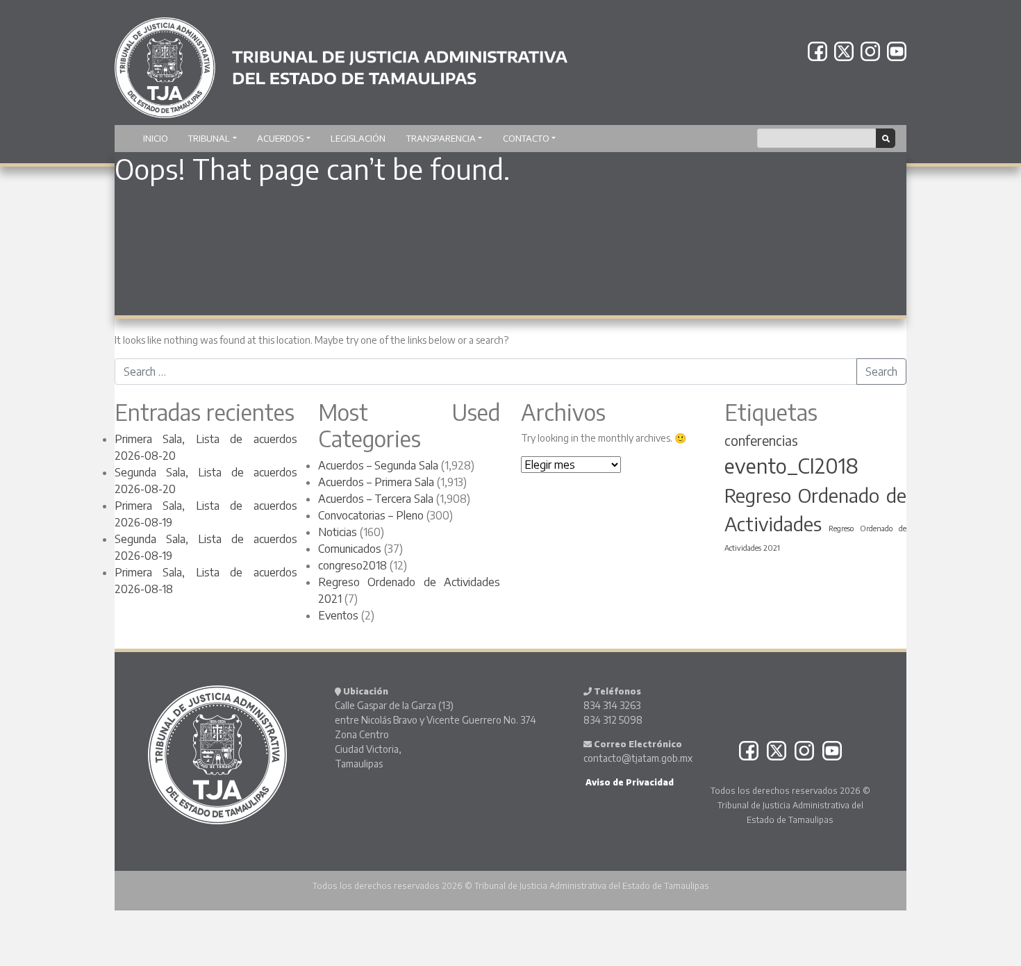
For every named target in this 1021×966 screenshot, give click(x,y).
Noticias (337, 532)
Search (881, 371)
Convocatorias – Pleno (371, 515)
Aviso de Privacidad (628, 782)
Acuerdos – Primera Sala (376, 482)
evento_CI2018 (791, 465)
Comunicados (349, 549)
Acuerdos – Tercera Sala (375, 499)
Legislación (358, 138)
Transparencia (441, 138)
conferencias (761, 440)
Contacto (526, 138)
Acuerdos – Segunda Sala (378, 465)
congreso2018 (352, 565)
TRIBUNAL (209, 138)
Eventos (338, 615)
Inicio (155, 138)
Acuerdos (280, 138)
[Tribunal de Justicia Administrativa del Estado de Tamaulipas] (341, 61)
